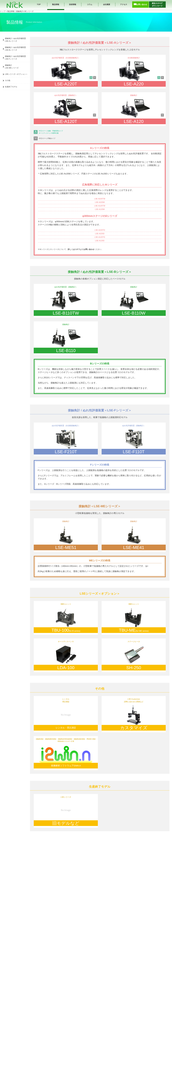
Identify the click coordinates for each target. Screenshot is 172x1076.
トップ (2, 11)
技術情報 (72, 4)
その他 (7, 80)
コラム (89, 4)
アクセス (123, 4)
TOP (39, 4)
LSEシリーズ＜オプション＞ (16, 74)
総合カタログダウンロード (157, 4)
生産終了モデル (11, 87)
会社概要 (106, 4)
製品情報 (55, 4)
